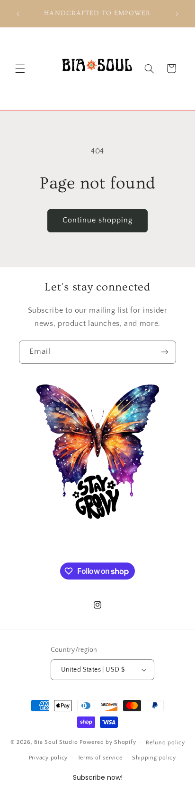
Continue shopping (97, 220)
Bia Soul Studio (56, 742)
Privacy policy (48, 758)
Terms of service (100, 758)
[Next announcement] (177, 13)
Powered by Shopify (108, 742)
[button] (20, 68)
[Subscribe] (165, 352)
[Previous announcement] (18, 13)
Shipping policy (154, 758)
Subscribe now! (98, 777)
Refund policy (165, 743)
